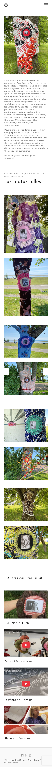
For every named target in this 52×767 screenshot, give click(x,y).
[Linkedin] (26, 755)
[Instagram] (30, 755)
